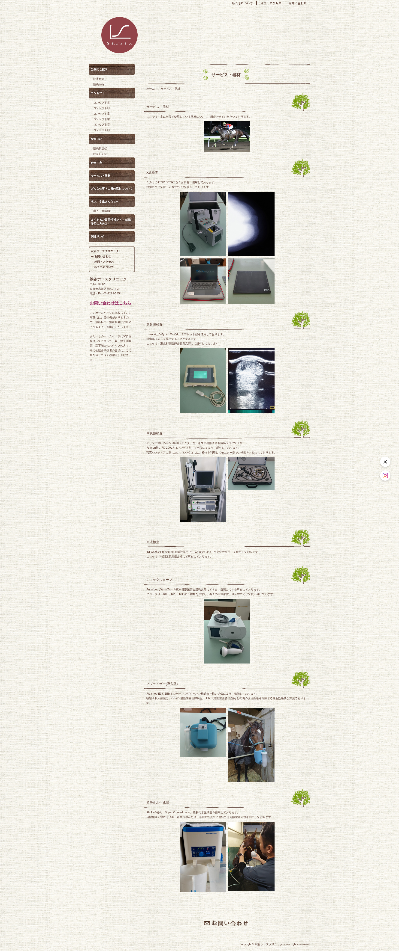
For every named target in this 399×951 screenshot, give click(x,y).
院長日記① (100, 148)
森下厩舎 (100, 345)
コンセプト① (101, 102)
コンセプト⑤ (101, 124)
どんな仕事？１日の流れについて (112, 188)
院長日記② (100, 154)
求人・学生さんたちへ (105, 201)
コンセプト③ (101, 113)
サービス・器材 (100, 175)
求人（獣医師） (103, 211)
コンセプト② (101, 108)
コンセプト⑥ (101, 130)
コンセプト (98, 93)
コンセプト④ (101, 119)
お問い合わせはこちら (110, 303)
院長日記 (96, 139)
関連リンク (98, 236)
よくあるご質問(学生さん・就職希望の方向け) (111, 221)
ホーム (150, 88)
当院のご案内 (99, 69)
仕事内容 (96, 162)
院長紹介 (98, 78)
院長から (98, 84)
